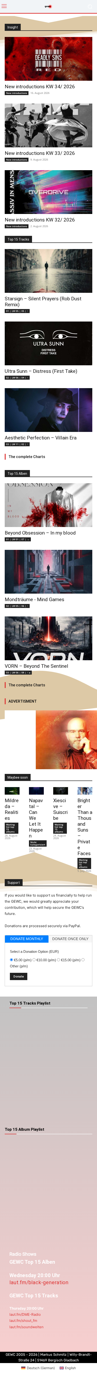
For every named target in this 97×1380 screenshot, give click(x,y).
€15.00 (71, 960)
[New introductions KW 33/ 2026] (48, 125)
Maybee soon (18, 777)
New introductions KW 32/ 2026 (40, 220)
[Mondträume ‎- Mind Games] (48, 572)
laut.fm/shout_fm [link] (23, 1320)
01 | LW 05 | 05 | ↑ (17, 311)
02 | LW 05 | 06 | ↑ (17, 606)
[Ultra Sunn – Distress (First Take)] (48, 343)
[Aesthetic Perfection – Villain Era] (48, 410)
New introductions (16, 93)
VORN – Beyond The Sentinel (36, 666)
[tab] (26, 939)
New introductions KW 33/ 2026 (40, 153)
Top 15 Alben (17, 473)
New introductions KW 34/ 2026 (40, 86)
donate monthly (26, 939)
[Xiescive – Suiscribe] (60, 791)
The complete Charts (26, 457)
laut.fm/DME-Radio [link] (25, 1314)
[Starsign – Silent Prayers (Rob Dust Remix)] (48, 271)
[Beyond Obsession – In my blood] (48, 505)
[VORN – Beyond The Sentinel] (48, 638)
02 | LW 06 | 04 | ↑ (17, 377)
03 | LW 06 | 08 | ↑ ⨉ (18, 672)
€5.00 (23, 960)
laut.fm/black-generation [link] (39, 1282)
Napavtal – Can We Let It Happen (36, 818)
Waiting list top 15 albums (10, 828)
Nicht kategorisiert (37, 843)
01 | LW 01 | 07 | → (17, 539)
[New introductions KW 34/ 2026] (48, 59)
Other (19, 966)
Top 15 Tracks (18, 239)
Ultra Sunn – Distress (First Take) (41, 371)
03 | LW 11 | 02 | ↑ (17, 444)
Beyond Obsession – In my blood (40, 533)
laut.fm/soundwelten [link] (26, 1327)
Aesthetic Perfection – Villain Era (41, 438)
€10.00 (46, 960)
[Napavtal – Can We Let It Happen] (36, 791)
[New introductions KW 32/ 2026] (48, 192)
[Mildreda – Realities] (12, 791)
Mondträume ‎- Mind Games (34, 599)
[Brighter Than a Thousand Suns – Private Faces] (84, 791)
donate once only (70, 939)
